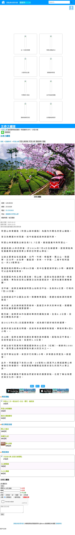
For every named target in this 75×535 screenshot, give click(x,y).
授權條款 (59, 523)
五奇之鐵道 (5, 136)
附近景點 (5, 397)
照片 (37, 386)
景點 (1, 141)
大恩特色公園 (25, 72)
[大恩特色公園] (25, 64)
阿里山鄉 (4, 130)
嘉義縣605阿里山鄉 (12, 214)
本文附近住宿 (6, 424)
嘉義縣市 (8, 141)
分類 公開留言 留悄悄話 (10, 497)
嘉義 (43, 141)
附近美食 (5, 452)
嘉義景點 (39, 141)
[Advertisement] (37, 19)
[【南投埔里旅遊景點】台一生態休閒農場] (25, 41)
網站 (32, 386)
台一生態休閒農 (25, 50)
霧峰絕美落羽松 (25, 117)
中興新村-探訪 (25, 95)
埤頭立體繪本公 (50, 50)
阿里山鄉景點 (23, 141)
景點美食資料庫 (18, 523)
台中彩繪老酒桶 (50, 95)
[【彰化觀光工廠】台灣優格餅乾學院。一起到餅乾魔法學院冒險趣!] (51, 109)
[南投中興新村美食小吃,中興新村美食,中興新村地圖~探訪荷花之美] (25, 86)
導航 (43, 386)
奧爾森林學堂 (51, 72)
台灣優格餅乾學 (50, 117)
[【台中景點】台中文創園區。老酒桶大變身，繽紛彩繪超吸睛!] (51, 86)
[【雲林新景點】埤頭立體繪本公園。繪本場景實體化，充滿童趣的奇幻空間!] (51, 41)
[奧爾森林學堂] (51, 64)
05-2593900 (10, 210)
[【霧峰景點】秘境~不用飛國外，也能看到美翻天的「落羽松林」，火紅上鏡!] (25, 109)
